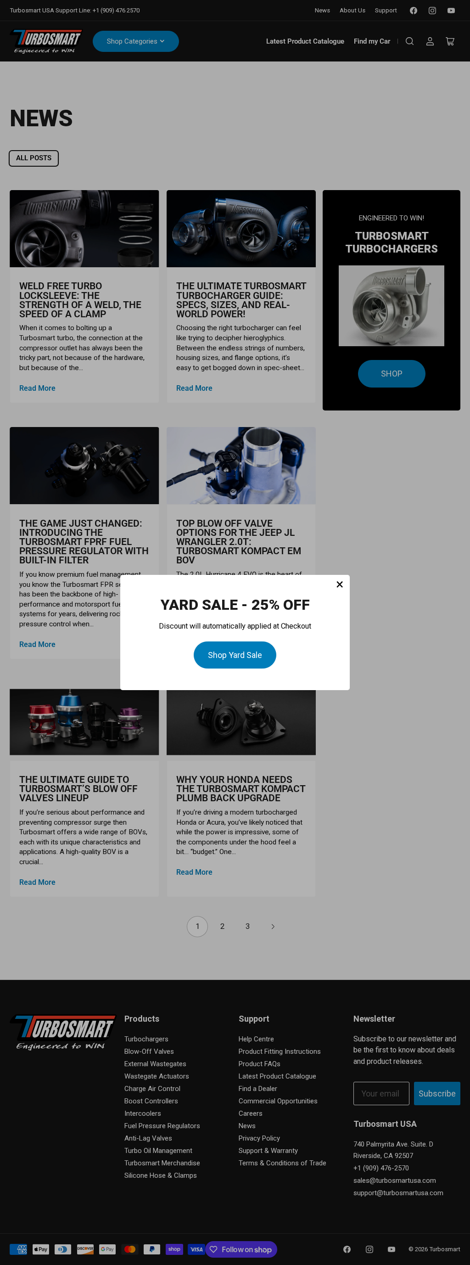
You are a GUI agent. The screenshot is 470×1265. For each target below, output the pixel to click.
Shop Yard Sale (235, 655)
